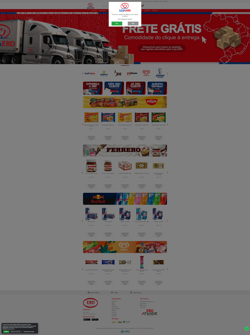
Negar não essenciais (15, 331)
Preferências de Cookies (29, 331)
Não (133, 23)
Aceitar (6, 331)
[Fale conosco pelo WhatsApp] (247, 328)
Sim (117, 23)
